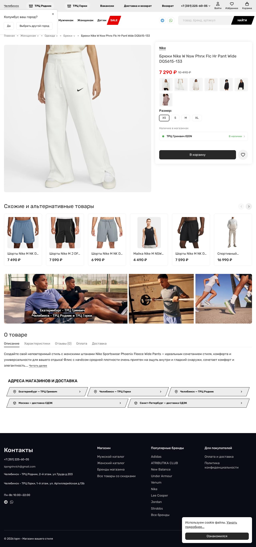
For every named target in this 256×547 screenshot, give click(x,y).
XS (164, 118)
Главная (9, 35)
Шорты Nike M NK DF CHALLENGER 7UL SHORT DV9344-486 (22, 254)
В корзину (198, 155)
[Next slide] (249, 206)
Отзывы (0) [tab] (63, 343)
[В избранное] (243, 155)
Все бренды (160, 515)
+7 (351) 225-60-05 (194, 6)
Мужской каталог (110, 457)
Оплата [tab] (81, 343)
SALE (114, 20)
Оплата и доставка (219, 457)
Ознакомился (217, 536)
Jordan (156, 502)
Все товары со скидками (116, 476)
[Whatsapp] (171, 20)
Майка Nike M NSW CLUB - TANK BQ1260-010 (147, 254)
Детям (101, 20)
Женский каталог (111, 463)
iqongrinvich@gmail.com (19, 466)
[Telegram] (162, 20)
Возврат (168, 6)
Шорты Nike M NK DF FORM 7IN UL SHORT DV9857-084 (106, 254)
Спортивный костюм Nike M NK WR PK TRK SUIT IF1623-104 (231, 254)
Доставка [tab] (99, 343)
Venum (156, 482)
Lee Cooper (159, 495)
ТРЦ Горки (80, 6)
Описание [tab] (11, 343)
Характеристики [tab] (37, 343)
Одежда (50, 35)
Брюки (67, 35)
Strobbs (157, 508)
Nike (162, 48)
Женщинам (85, 20)
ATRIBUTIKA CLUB (164, 463)
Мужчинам (65, 20)
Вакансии (107, 6)
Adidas (156, 457)
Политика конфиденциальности (222, 465)
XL (197, 118)
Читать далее (38, 365)
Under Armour (161, 476)
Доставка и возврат (138, 6)
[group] (77, 118)
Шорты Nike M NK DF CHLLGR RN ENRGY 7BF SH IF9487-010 (190, 254)
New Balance (161, 469)
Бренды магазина (111, 469)
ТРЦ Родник (43, 6)
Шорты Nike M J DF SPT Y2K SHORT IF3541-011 (63, 254)
